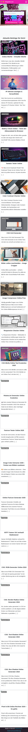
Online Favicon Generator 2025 (14, 498)
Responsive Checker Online (14, 330)
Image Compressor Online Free (14, 298)
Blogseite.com (9, 2)
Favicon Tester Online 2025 (14, 430)
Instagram (4, 517)
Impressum (18, 728)
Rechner (4, 692)
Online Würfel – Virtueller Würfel (14, 57)
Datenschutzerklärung (14, 730)
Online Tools (5, 42)
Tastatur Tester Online (14, 163)
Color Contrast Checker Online (14, 196)
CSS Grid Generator (14, 233)
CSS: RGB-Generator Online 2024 (14, 567)
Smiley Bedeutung (11, 22)
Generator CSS (5, 552)
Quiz (20, 22)
